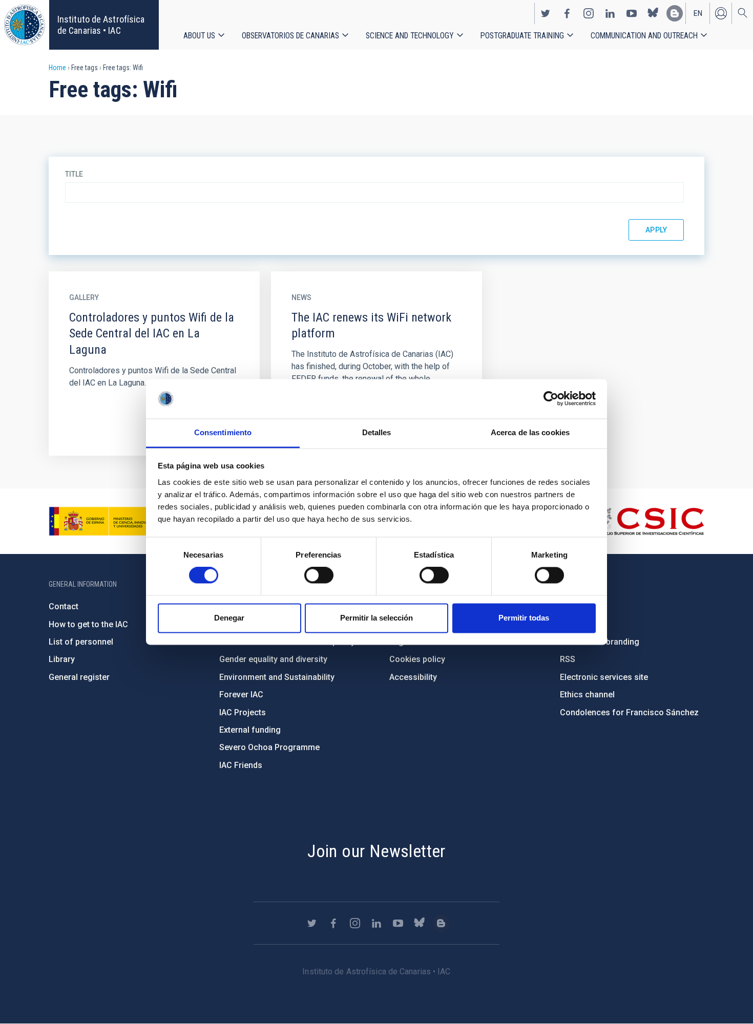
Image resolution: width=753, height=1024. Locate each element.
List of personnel (81, 642)
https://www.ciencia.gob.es (105, 521)
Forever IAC (241, 694)
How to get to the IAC (88, 624)
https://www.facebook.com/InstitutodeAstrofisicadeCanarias (567, 13)
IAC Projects (242, 712)
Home (57, 67)
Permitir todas (523, 617)
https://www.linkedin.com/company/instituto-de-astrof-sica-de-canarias (610, 13)
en (698, 13)
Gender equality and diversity (273, 659)
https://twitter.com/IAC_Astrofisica (545, 13)
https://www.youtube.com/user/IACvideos (631, 13)
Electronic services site (604, 677)
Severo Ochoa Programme (269, 747)
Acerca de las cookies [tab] (530, 432)
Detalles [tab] (376, 432)
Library (62, 659)
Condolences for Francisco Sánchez (629, 712)
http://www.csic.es (648, 521)
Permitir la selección (376, 617)
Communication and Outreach (644, 35)
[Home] (24, 25)
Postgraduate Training (522, 35)
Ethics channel (587, 694)
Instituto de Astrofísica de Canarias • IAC (100, 25)
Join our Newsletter (376, 851)
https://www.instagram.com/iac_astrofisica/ (588, 13)
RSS (567, 659)
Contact (63, 606)
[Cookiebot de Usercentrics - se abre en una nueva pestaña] (551, 399)
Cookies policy (417, 659)
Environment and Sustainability (276, 677)
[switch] (318, 575)
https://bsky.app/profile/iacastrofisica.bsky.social (653, 13)
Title (74, 174)
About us (199, 35)
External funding (250, 730)
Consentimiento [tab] (223, 432)
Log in (720, 13)
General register (79, 677)
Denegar (229, 617)
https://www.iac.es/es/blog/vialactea (674, 13)
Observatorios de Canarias (290, 35)
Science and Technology (410, 35)
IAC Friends (240, 765)
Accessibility (413, 677)
